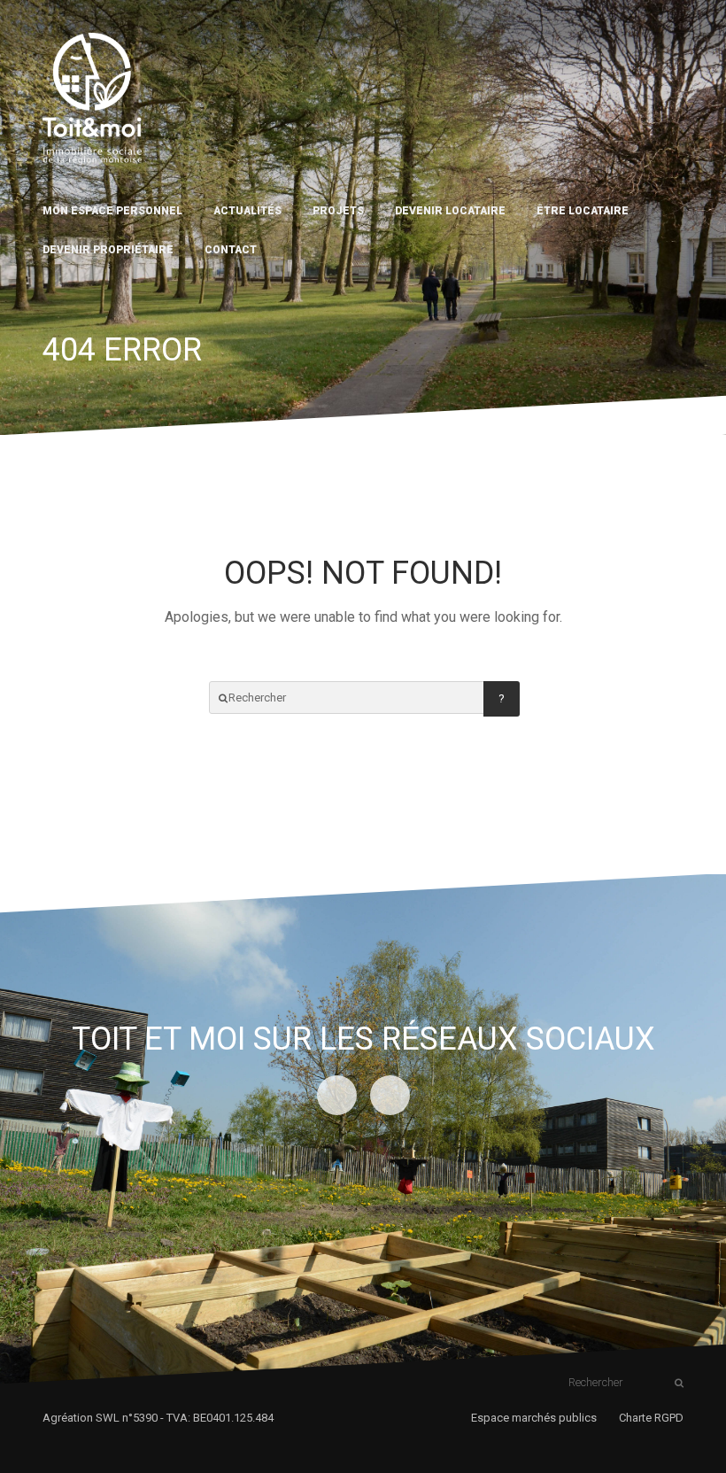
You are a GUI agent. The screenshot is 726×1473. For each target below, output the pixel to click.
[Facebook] (390, 1095)
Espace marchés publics (534, 1417)
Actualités (247, 211)
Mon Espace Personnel (112, 211)
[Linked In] (337, 1095)
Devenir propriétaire (108, 250)
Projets (338, 211)
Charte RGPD (651, 1417)
